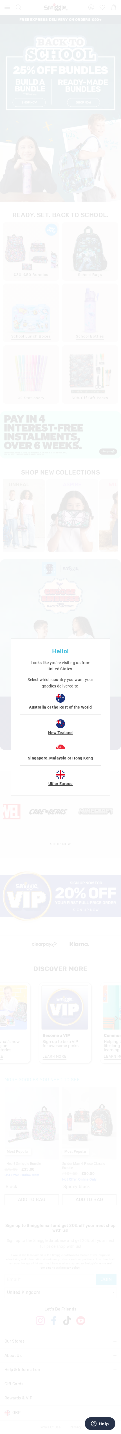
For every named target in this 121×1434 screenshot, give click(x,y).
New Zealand (60, 733)
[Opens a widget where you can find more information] (99, 1424)
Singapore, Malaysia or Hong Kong (60, 758)
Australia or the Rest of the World (60, 707)
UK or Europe (60, 783)
